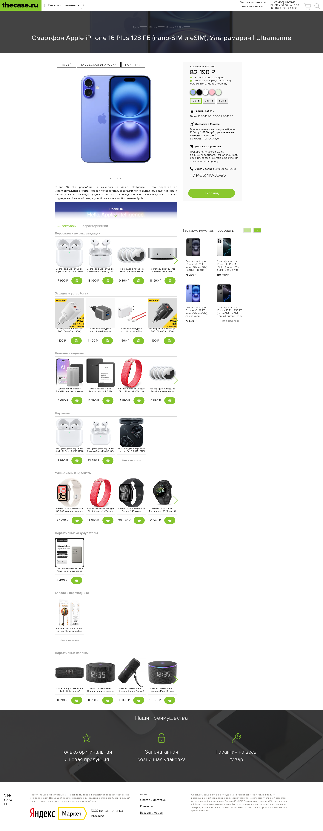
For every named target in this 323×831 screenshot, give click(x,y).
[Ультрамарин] (193, 92)
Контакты (146, 806)
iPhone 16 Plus (175, 27)
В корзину (211, 193)
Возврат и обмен (151, 813)
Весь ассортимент (62, 5)
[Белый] (205, 92)
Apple (136, 27)
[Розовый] (212, 92)
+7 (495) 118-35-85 (208, 175)
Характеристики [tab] (95, 226)
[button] (307, 6)
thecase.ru (20, 5)
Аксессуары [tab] (66, 226)
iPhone (153, 27)
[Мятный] (218, 92)
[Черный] (199, 92)
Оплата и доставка (153, 800)
